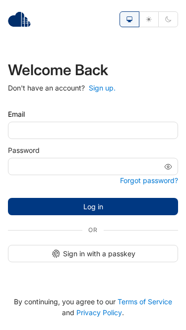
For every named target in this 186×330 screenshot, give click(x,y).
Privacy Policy (99, 312)
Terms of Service (145, 301)
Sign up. (102, 88)
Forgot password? (149, 180)
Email (16, 114)
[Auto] (129, 19)
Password (24, 150)
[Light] (149, 19)
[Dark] (168, 19)
